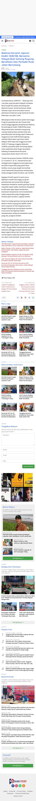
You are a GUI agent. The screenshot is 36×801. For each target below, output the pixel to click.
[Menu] (2, 40)
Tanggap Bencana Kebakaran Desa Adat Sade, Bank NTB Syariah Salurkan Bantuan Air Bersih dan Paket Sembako (17, 271)
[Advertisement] (18, 18)
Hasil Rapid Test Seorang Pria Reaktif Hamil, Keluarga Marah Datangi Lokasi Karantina (20, 656)
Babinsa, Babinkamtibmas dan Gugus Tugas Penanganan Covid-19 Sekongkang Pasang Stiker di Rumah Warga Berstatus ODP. (20, 669)
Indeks (5, 791)
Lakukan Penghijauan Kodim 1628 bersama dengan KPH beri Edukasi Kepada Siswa (9, 287)
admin (7, 68)
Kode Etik (12, 791)
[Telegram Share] (29, 297)
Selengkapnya (17, 558)
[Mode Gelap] (30, 40)
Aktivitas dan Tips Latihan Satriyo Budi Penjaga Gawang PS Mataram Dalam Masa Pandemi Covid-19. (20, 642)
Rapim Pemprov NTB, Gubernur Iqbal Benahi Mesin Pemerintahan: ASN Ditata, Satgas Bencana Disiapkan (17, 250)
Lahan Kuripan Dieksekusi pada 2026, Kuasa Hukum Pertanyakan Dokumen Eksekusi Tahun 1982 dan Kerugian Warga (17, 722)
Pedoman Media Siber (22, 793)
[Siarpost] (9, 40)
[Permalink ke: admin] (3, 69)
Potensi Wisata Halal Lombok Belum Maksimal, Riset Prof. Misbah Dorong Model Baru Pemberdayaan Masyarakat (18, 597)
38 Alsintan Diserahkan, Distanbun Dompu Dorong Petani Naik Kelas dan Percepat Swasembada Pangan (17, 715)
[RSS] (23, 786)
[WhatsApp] (20, 786)
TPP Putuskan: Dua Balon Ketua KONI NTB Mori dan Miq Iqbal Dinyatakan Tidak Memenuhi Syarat (17, 735)
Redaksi (30, 791)
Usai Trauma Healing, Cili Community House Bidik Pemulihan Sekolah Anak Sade (17, 259)
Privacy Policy (21, 791)
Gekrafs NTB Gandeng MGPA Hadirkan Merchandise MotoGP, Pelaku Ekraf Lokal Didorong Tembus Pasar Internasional (18, 708)
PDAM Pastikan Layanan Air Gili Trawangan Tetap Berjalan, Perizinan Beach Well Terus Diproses (17, 255)
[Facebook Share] (17, 297)
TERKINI (3, 50)
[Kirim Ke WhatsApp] (33, 297)
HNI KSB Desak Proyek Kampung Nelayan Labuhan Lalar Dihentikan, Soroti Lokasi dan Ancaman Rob (17, 244)
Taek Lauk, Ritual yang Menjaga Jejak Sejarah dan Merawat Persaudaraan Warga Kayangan (26, 614)
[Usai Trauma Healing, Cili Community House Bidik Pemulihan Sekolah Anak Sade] (27, 328)
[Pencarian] (33, 40)
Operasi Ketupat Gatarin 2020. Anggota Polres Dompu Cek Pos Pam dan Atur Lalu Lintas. (19, 662)
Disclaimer (10, 793)
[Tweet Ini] (21, 297)
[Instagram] (16, 786)
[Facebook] (12, 786)
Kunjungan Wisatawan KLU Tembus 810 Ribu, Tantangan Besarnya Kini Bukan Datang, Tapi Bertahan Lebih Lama (9, 614)
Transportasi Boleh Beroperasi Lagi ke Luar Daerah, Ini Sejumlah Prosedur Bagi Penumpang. (20, 649)
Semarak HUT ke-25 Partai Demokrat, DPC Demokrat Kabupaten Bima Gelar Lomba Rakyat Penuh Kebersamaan (17, 265)
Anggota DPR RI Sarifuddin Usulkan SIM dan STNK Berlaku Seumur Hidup (20, 635)
